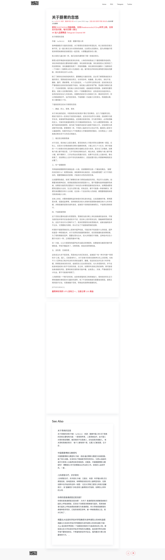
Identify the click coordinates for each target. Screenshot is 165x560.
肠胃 (97, 21)
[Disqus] (82, 334)
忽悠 (91, 21)
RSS (111, 4)
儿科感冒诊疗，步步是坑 (68, 475)
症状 (94, 21)
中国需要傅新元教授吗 (67, 453)
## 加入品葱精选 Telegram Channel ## (68, 32)
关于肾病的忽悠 (64, 430)
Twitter (129, 4)
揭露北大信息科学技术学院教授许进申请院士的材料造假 (81, 520)
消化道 (105, 21)
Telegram (120, 4)
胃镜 (100, 21)
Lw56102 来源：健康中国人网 (64, 21)
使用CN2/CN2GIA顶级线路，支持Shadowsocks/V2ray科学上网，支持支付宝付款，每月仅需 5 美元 (82, 28)
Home (104, 4)
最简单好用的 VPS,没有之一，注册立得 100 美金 (73, 291)
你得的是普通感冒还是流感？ (70, 497)
